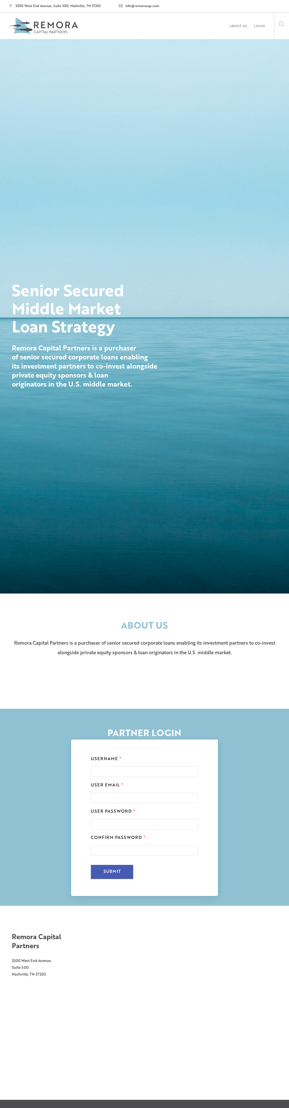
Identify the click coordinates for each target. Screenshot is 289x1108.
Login (259, 26)
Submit (112, 872)
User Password (113, 812)
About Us (238, 26)
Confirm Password (118, 838)
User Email (107, 785)
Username (106, 759)
